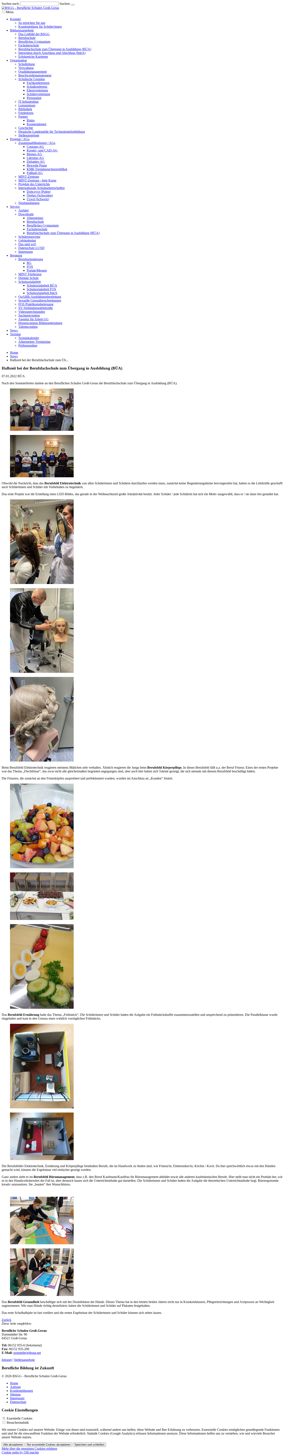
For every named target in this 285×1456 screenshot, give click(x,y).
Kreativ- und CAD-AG (42, 150)
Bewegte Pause (37, 165)
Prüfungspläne (27, 345)
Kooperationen (36, 124)
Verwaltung (26, 68)
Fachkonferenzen (38, 83)
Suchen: (65, 3)
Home (14, 352)
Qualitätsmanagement (32, 71)
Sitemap (15, 1394)
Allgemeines (35, 218)
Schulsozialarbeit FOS (41, 289)
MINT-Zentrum (28, 176)
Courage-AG (35, 146)
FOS (30, 266)
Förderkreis (25, 113)
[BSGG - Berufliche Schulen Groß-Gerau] (30, 8)
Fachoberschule (28, 45)
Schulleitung (26, 64)
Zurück (6, 1320)
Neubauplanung (28, 203)
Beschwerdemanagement (34, 75)
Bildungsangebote (22, 30)
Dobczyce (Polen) (38, 191)
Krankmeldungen (21, 1390)
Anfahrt (23, 210)
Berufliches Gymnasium (34, 41)
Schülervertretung (38, 94)
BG (29, 263)
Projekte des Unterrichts (34, 184)
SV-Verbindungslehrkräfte (35, 308)
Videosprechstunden (31, 311)
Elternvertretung (37, 90)
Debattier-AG (36, 161)
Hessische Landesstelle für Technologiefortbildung (51, 131)
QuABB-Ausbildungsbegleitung (39, 296)
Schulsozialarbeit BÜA (42, 285)
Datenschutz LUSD (31, 248)
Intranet (7, 1360)
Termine (15, 334)
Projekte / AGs (19, 139)
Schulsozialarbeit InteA (42, 293)
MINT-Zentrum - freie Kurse (37, 180)
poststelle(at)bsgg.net (27, 1353)
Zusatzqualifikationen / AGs (36, 143)
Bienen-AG (34, 154)
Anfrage (15, 1387)
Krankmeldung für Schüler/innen (40, 26)
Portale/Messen (37, 270)
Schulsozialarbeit (29, 281)
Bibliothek (25, 109)
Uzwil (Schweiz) (38, 199)
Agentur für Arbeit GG (33, 319)
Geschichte (25, 128)
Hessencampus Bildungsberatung (40, 323)
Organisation (18, 60)
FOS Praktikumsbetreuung (35, 304)
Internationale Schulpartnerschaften (41, 188)
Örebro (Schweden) (40, 195)
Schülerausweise (29, 236)
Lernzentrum (26, 105)
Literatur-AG (35, 158)
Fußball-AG (35, 173)
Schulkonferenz (37, 86)
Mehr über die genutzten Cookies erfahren (29, 1448)
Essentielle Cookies (19, 1418)
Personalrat (34, 98)
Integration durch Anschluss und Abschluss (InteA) (52, 53)
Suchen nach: (10, 3)
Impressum (25, 251)
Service (15, 206)
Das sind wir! (27, 244)
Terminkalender (28, 338)
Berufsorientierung (30, 259)
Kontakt (15, 19)
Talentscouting (28, 326)
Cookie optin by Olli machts (20, 1452)
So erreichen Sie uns (31, 23)
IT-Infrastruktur (28, 101)
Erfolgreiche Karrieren (33, 56)
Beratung (16, 255)
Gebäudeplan (27, 240)
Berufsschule (26, 38)
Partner (23, 116)
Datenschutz (18, 1402)
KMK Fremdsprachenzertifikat (47, 169)
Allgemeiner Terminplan (34, 341)
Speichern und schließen (89, 1444)
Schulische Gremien (31, 79)
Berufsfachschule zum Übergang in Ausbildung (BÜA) (54, 49)
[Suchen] (72, 4)
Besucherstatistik (18, 1422)
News (14, 330)
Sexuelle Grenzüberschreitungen (39, 300)
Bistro (31, 120)
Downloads (26, 214)
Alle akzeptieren (13, 1444)
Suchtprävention (29, 315)
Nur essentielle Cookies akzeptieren (48, 1444)
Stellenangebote (28, 135)
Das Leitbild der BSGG (34, 34)
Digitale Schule (28, 278)
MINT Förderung (30, 274)
